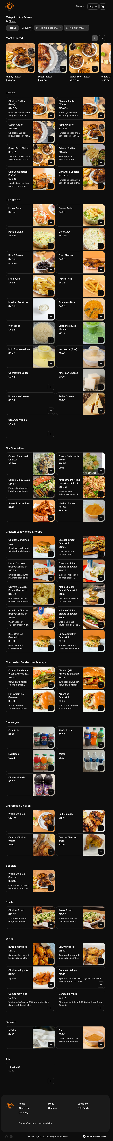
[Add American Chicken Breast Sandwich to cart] (51, 625)
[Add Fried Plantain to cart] (101, 269)
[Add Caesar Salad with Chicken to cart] (51, 470)
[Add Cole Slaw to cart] (101, 246)
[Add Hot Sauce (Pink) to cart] (101, 363)
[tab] (12, 28)
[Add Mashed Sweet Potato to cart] (101, 518)
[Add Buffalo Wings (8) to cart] (51, 961)
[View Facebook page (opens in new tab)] (6, 1136)
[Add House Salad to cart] (51, 222)
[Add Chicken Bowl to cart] (51, 924)
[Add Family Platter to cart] (31, 69)
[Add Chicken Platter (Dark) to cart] (51, 115)
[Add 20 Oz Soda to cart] (101, 745)
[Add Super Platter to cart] (63, 69)
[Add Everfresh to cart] (51, 768)
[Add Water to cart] (101, 768)
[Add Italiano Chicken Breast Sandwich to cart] (101, 625)
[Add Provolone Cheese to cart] (51, 411)
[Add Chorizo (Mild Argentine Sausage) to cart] (101, 685)
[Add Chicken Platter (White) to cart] (101, 115)
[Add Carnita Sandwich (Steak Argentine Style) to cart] (51, 685)
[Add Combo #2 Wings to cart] (51, 1008)
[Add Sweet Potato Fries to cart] (51, 518)
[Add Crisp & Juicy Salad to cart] (51, 494)
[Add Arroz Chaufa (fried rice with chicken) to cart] (101, 494)
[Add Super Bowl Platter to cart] (95, 69)
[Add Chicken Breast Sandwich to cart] (101, 554)
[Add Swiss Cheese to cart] (101, 411)
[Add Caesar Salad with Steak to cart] (101, 470)
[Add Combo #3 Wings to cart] (101, 1008)
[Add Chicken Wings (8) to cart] (51, 984)
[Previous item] (95, 38)
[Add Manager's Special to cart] (101, 186)
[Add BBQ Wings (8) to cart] (101, 961)
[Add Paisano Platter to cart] (101, 162)
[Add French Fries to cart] (101, 293)
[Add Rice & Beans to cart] (51, 269)
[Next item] (102, 38)
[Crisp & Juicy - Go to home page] (9, 6)
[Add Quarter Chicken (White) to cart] (51, 852)
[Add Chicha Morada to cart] (51, 792)
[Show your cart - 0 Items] (103, 6)
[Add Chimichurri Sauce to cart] (51, 387)
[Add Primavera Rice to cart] (101, 316)
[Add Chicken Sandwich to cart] (51, 554)
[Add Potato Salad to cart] (51, 246)
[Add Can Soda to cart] (51, 745)
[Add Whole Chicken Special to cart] (51, 888)
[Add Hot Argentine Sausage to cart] (51, 708)
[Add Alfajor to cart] (51, 1044)
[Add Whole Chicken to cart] (51, 828)
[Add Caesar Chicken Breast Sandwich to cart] (101, 578)
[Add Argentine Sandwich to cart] (101, 708)
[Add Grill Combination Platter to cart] (51, 186)
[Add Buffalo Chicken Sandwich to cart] (101, 648)
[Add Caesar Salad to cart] (101, 222)
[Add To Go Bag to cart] (51, 1081)
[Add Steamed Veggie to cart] (51, 434)
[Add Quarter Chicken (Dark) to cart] (101, 852)
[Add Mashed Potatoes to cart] (51, 316)
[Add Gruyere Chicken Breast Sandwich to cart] (51, 601)
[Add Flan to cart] (101, 1044)
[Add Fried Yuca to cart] (51, 293)
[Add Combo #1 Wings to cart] (101, 984)
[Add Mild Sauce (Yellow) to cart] (51, 363)
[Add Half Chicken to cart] (101, 828)
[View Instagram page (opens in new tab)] (11, 1136)
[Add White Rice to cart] (51, 340)
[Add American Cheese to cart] (101, 387)
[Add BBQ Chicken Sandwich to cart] (51, 648)
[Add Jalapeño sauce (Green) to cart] (101, 340)
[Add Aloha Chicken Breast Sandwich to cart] (101, 601)
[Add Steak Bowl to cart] (101, 924)
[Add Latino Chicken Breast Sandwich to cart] (51, 578)
